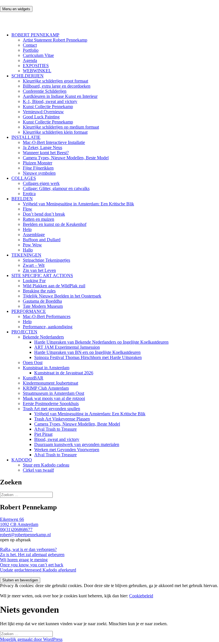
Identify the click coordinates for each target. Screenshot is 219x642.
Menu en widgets (16, 9)
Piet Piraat (43, 434)
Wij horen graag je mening (24, 559)
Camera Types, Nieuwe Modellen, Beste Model (66, 157)
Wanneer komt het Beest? (46, 152)
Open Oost (32, 362)
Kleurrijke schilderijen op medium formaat (61, 127)
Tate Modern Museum (43, 306)
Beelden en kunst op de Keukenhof (54, 224)
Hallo (28, 249)
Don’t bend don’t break (44, 214)
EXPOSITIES (36, 65)
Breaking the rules (39, 290)
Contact (30, 45)
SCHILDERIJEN (27, 75)
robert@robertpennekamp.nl (25, 534)
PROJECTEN (24, 331)
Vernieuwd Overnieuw (43, 111)
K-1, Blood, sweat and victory (50, 101)
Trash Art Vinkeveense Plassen (62, 418)
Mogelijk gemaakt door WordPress (31, 639)
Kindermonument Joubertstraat (50, 383)
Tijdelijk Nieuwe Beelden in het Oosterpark (62, 296)
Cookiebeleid (141, 595)
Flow (27, 209)
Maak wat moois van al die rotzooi (54, 398)
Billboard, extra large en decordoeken (56, 86)
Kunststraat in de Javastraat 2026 (63, 372)
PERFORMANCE (28, 311)
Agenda (30, 60)
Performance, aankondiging (47, 326)
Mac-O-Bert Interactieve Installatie (54, 142)
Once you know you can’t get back (31, 564)
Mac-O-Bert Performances (46, 316)
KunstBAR (33, 377)
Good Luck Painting (41, 116)
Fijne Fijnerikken (38, 168)
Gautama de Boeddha (42, 301)
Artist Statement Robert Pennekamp (55, 40)
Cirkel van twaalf (38, 470)
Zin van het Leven (39, 270)
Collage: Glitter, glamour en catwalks (56, 188)
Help (27, 229)
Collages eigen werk (41, 183)
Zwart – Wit (33, 265)
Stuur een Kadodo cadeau (46, 465)
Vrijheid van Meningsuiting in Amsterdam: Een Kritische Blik (78, 203)
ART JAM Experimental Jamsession (67, 347)
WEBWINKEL (37, 70)
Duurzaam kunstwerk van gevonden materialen (76, 444)
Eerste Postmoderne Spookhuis (51, 403)
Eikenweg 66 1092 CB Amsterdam (19, 522)
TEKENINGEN (26, 255)
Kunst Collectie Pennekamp (48, 106)
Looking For (34, 280)
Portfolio (30, 50)
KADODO (21, 459)
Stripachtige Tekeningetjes (46, 260)
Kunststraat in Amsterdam (46, 367)
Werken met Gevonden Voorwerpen (66, 449)
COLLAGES (23, 178)
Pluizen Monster (37, 162)
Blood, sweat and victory (56, 439)
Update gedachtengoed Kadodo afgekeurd (38, 569)
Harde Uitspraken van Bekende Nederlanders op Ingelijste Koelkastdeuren (101, 342)
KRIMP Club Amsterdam (46, 388)
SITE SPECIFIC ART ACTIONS (42, 275)
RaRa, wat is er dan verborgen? (28, 549)
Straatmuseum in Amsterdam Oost (53, 393)
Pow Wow (32, 244)
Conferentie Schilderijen (44, 91)
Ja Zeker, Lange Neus (42, 147)
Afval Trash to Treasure (55, 429)
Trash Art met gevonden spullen (51, 408)
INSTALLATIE (25, 137)
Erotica (29, 193)
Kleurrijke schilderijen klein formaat (55, 132)
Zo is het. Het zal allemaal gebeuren (32, 554)
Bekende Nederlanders (43, 337)
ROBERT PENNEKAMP (35, 34)
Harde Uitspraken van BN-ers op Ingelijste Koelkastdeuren (87, 352)
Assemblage (34, 234)
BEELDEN (22, 198)
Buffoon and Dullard (41, 239)
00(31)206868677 (16, 529)
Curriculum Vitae (38, 55)
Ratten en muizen (38, 219)
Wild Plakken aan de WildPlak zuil (54, 285)
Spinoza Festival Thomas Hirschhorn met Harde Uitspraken (88, 357)
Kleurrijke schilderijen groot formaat (55, 81)
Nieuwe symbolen (39, 173)
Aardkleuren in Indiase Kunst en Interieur (60, 96)
